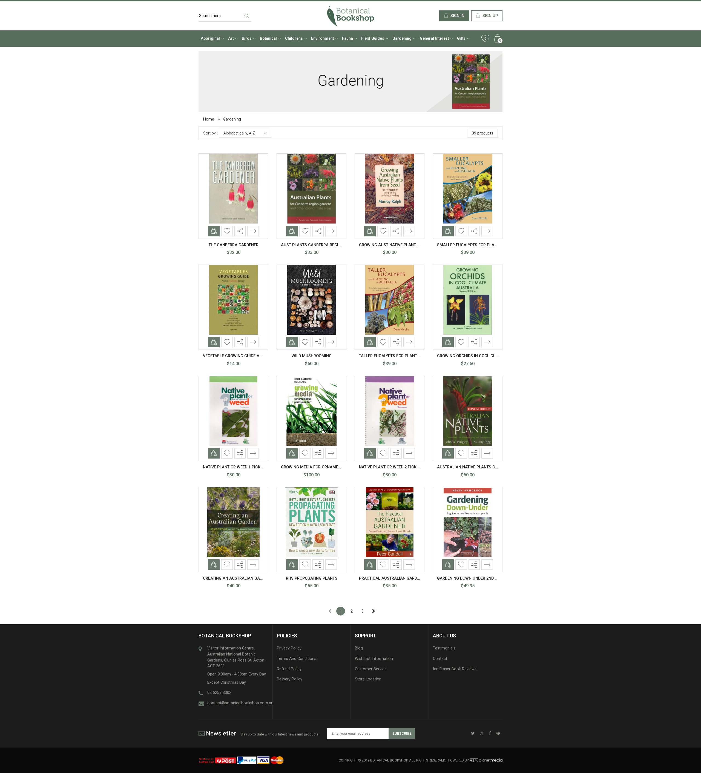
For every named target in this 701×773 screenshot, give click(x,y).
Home (208, 119)
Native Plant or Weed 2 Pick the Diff (396, 467)
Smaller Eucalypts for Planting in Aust (479, 245)
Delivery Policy (289, 679)
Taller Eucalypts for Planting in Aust (399, 356)
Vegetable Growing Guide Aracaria (239, 356)
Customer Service (371, 669)
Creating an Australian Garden (236, 578)
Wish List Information (374, 658)
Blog (359, 648)
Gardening (232, 119)
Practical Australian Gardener (393, 578)
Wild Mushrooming (312, 356)
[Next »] (373, 611)
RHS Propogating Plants (311, 578)
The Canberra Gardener (233, 245)
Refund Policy (289, 669)
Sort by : (210, 133)
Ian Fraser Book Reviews (454, 669)
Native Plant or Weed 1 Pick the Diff (240, 467)
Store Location (368, 679)
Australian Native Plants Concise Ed (476, 467)
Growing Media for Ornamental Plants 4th (326, 467)
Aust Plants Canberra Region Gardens (322, 245)
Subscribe (401, 733)
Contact (440, 658)
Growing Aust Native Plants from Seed (400, 245)
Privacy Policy (289, 648)
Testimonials (444, 648)
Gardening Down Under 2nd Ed (468, 578)
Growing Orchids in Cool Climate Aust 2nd (482, 356)
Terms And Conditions (296, 658)
